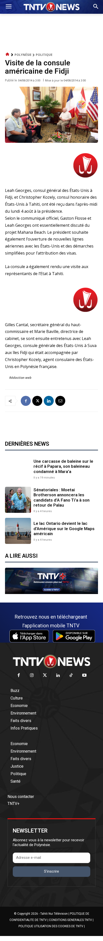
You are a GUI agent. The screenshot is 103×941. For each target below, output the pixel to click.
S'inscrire (51, 871)
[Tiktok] (71, 675)
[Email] (60, 401)
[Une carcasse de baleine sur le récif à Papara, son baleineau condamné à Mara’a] (18, 468)
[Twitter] (45, 675)
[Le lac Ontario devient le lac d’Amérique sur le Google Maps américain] (18, 531)
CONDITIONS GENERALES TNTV (70, 920)
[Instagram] (31, 675)
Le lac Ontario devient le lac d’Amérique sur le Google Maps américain (64, 528)
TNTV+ (14, 803)
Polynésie (23, 55)
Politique (44, 55)
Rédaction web (20, 377)
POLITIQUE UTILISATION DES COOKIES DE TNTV (50, 926)
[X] (37, 401)
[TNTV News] (51, 661)
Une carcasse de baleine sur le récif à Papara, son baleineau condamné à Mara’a (63, 466)
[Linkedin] (49, 401)
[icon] (7, 54)
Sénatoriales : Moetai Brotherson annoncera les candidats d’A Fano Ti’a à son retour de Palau (62, 497)
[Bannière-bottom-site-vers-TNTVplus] (51, 593)
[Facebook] (26, 401)
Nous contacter (21, 796)
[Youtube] (84, 675)
